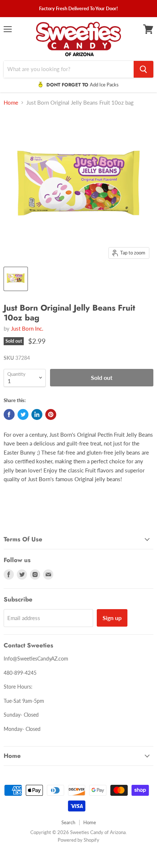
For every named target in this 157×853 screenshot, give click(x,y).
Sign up (112, 617)
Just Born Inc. (27, 328)
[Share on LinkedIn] (36, 414)
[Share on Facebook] (9, 414)
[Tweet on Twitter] (23, 414)
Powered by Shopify (78, 840)
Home (11, 103)
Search (68, 822)
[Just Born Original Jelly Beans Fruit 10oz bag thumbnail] (15, 279)
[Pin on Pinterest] (50, 414)
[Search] (143, 69)
